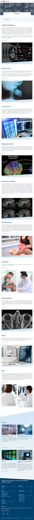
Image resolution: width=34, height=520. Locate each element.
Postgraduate (4, 503)
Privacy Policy (30, 518)
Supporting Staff (4, 495)
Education (4, 500)
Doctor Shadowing (21, 501)
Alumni (3, 497)
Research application (5, 447)
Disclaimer (27, 518)
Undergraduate (4, 502)
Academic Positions (22, 496)
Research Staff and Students (6, 496)
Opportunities (21, 494)
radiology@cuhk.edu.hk (6, 510)
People (3, 490)
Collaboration (21, 500)
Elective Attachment (22, 499)
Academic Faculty (4, 492)
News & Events (21, 490)
